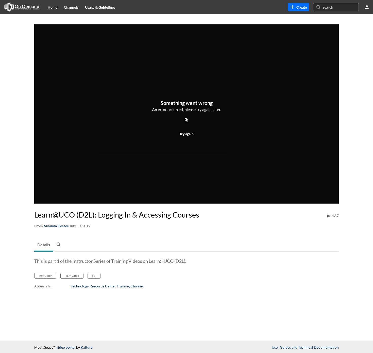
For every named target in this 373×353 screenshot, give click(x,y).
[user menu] (367, 7)
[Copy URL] (186, 120)
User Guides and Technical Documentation (305, 347)
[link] (298, 7)
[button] (60, 244)
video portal (65, 347)
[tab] (43, 245)
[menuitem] (52, 7)
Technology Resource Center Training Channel (107, 286)
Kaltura (87, 347)
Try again (186, 134)
